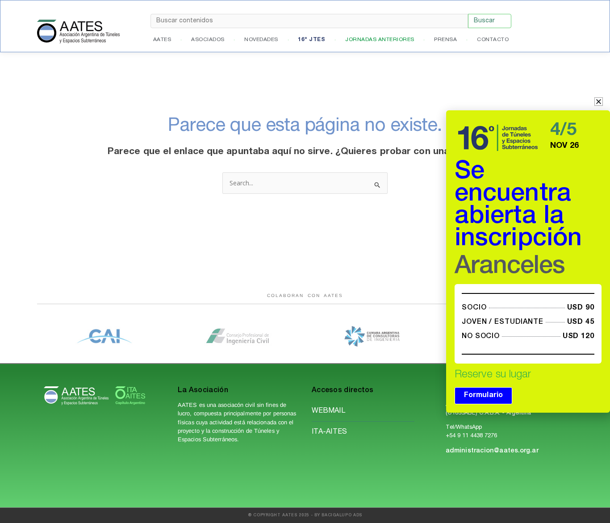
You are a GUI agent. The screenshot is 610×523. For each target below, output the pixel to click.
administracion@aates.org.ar (492, 451)
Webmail (328, 411)
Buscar (484, 21)
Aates (162, 39)
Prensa (445, 39)
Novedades (261, 39)
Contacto (493, 39)
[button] (598, 101)
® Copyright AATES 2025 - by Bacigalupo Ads (305, 516)
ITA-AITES (329, 432)
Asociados (208, 39)
